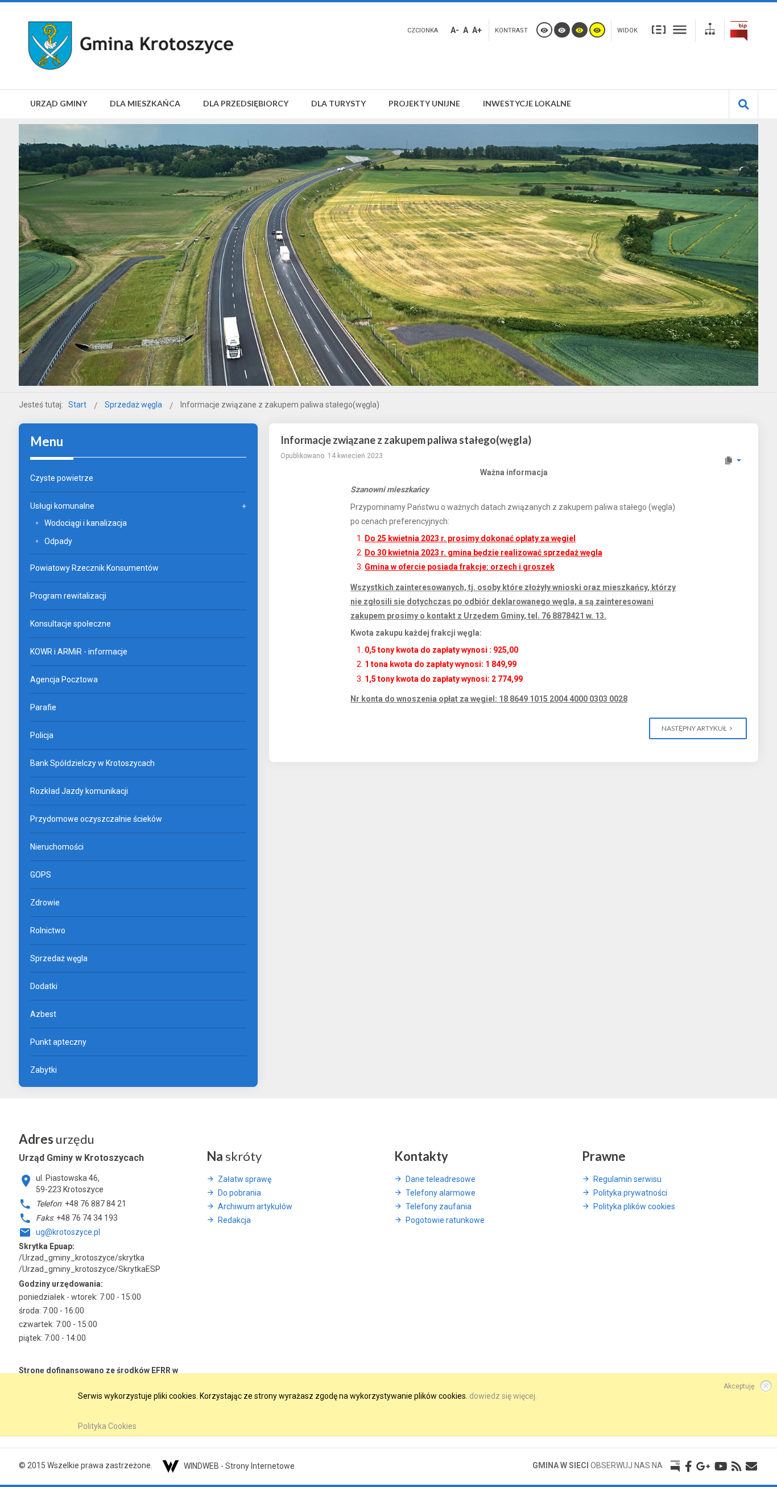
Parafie (43, 707)
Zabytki (43, 1069)
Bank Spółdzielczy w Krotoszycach (92, 763)
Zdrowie (45, 902)
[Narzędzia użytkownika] (732, 460)
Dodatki (43, 986)
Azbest (43, 1014)
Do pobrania (239, 1192)
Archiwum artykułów (255, 1206)
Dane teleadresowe (441, 1179)
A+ (477, 30)
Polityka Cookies (107, 1426)
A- (455, 30)
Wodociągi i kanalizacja (85, 523)
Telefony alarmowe (441, 1192)
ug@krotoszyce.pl (68, 1232)
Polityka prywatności (630, 1192)
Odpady (58, 541)
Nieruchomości (57, 846)
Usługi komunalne (62, 505)
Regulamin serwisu (627, 1179)
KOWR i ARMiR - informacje (78, 651)
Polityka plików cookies (634, 1206)
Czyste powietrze (61, 478)
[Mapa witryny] (709, 30)
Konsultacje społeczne (70, 623)
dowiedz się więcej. (503, 1396)
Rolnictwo (47, 930)
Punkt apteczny (58, 1042)
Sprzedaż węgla (59, 958)
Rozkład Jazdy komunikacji (79, 791)
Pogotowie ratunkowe (445, 1220)
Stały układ (658, 29)
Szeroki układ (679, 29)
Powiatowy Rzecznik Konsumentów (94, 567)
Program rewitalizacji (68, 595)
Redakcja (234, 1220)
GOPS (40, 874)
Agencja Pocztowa (64, 679)
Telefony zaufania (439, 1206)
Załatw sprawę (244, 1179)
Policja (41, 735)
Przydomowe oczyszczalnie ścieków (96, 818)
